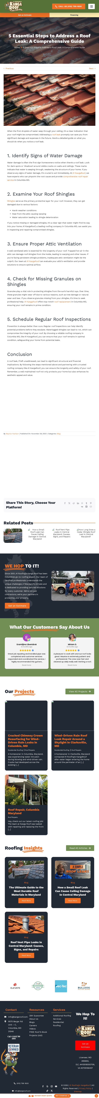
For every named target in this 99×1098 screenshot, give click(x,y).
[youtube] (56, 1086)
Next (91, 68)
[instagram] (52, 1086)
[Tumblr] (86, 503)
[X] (69, 503)
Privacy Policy (85, 1088)
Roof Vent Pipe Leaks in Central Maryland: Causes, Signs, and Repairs (26, 946)
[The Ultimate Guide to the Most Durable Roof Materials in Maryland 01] (26, 861)
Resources (36, 1009)
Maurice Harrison (12, 434)
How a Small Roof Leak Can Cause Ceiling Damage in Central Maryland (72, 891)
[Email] (91, 507)
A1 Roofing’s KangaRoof (79, 1085)
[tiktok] (47, 1091)
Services (59, 1009)
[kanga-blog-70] (26, 916)
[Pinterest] (91, 503)
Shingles (11, 201)
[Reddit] (73, 503)
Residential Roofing (15, 750)
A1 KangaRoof (33, 261)
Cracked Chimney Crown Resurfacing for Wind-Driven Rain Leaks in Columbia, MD (25, 741)
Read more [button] (26, 665)
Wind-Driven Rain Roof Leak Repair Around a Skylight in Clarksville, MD (70, 741)
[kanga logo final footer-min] (85, 1026)
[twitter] (52, 1091)
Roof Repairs (30, 750)
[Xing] (86, 507)
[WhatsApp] (82, 503)
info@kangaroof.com (18, 1017)
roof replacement (62, 302)
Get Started (61, 1096)
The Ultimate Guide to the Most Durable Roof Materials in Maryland (26, 891)
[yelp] (47, 1086)
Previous (10, 68)
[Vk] (82, 507)
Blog (58, 434)
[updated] (73, 861)
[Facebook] (65, 503)
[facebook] (43, 1086)
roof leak (56, 134)
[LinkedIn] (78, 503)
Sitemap (77, 1091)
